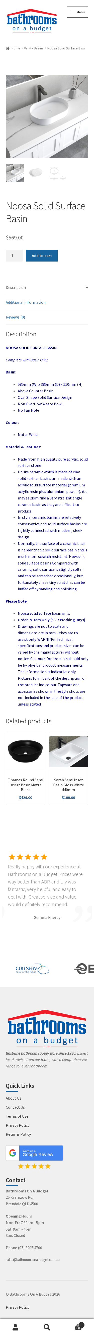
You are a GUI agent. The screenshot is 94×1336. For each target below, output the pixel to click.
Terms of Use (17, 1116)
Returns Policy (18, 1134)
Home (16, 48)
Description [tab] (16, 287)
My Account (15, 1327)
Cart (72, 1323)
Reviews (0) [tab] (15, 317)
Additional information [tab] (26, 302)
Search (47, 1327)
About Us (13, 1098)
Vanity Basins (34, 48)
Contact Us (15, 1107)
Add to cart (42, 255)
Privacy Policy (17, 1125)
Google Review (38, 1153)
